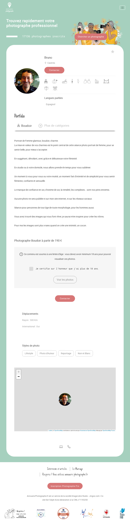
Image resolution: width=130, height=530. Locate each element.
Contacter (54, 70)
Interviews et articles (57, 468)
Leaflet (50, 430)
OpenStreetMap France (109, 430)
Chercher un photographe (91, 36)
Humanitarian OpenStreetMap (88, 430)
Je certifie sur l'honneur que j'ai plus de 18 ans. (67, 268)
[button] (53, 125)
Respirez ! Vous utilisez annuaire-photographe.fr (65, 474)
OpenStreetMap (58, 430)
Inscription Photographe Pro (65, 486)
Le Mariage (77, 468)
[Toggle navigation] (122, 8)
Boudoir (26, 126)
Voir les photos (65, 279)
